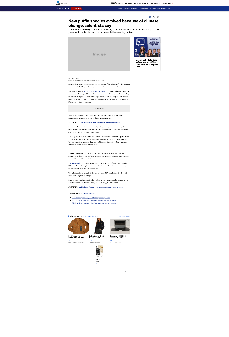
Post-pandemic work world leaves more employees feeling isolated (94, 200)
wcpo (63, 8)
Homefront (153, 9)
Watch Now (167, 3)
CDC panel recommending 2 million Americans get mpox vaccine (94, 203)
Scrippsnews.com (89, 193)
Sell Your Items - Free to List (90, 216)
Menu (113, 3)
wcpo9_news (60, 8)
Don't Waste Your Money (130, 9)
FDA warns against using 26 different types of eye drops (91, 198)
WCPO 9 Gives (161, 9)
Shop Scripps (155, 3)
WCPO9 (58, 8)
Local (120, 3)
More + (169, 9)
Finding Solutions (143, 9)
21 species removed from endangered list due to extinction (99, 122)
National (128, 3)
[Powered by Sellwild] (127, 272)
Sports (145, 3)
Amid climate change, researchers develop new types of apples (101, 187)
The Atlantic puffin (74, 163)
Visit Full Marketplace (124, 216)
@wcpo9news (69, 8)
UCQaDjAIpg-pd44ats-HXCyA (66, 8)
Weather (137, 3)
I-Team (120, 9)
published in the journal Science (95, 91)
